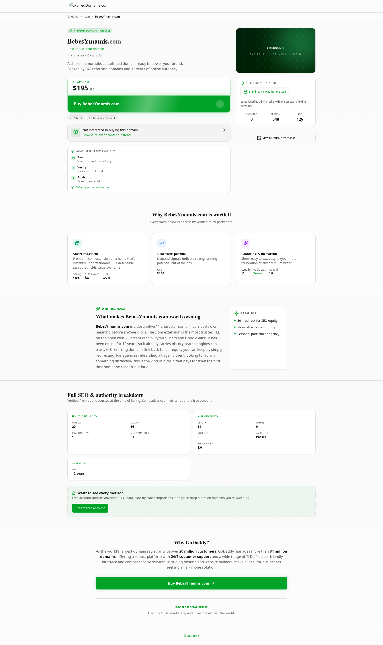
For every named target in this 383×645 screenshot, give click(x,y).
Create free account (90, 508)
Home (74, 16)
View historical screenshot (279, 138)
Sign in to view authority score (267, 92)
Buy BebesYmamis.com (188, 583)
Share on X (191, 635)
